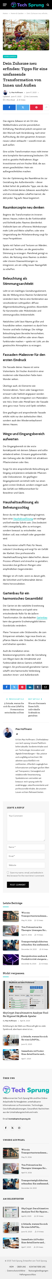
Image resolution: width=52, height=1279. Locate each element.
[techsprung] (27, 4)
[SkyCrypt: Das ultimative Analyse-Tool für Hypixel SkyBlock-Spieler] (26, 995)
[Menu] (5, 4)
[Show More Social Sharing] (46, 107)
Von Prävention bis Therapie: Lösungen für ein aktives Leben (33, 930)
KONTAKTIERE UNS (37, 1267)
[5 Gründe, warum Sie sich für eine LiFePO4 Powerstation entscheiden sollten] (11, 1040)
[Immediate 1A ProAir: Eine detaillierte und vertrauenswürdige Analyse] (11, 1054)
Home (5, 13)
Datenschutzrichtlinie (16, 1271)
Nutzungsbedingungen (38, 1271)
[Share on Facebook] (9, 107)
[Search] (47, 4)
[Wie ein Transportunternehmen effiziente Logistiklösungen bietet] (11, 916)
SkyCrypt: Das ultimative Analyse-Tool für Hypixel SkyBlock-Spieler (35, 1211)
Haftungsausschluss (27, 1274)
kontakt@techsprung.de (19, 1118)
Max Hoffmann (17, 92)
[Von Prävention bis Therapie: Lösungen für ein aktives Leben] (11, 930)
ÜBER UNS (21, 1267)
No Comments (32, 96)
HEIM (11, 1267)
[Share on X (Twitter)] (22, 107)
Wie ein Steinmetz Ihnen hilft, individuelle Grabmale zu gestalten (37, 709)
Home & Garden (17, 13)
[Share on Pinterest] (36, 107)
